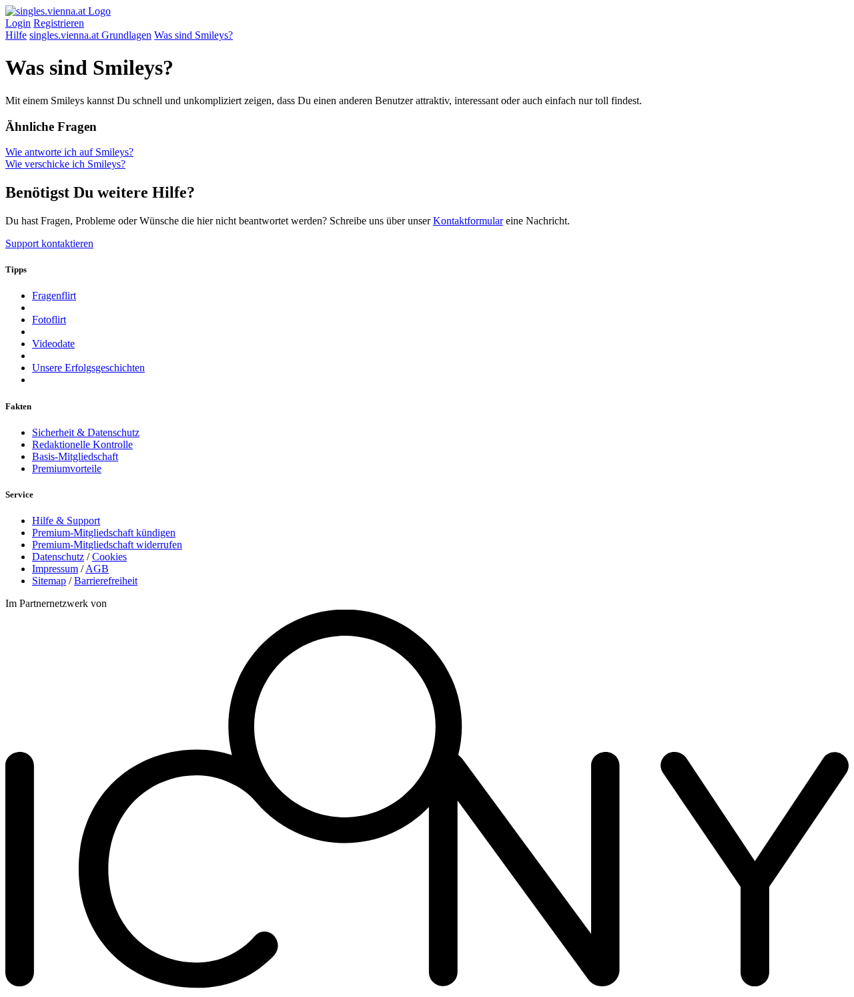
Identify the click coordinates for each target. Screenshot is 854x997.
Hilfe (16, 35)
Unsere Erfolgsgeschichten (88, 367)
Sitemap (49, 580)
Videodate (53, 343)
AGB (97, 568)
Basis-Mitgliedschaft (75, 456)
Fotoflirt (49, 319)
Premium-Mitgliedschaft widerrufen (107, 544)
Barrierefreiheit (105, 580)
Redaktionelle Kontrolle (82, 444)
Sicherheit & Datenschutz (85, 432)
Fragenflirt (54, 295)
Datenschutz (58, 556)
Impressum (55, 568)
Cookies (109, 556)
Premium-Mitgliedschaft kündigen (103, 532)
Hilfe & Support (66, 520)
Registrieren (58, 23)
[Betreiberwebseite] (427, 985)
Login (18, 23)
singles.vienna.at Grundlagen (90, 35)
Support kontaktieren (49, 243)
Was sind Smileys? (193, 35)
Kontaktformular (468, 220)
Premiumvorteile (66, 468)
